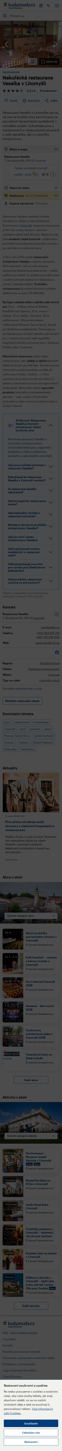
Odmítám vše (31, 1432)
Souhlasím (31, 1423)
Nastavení (31, 1441)
